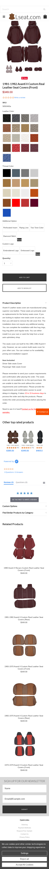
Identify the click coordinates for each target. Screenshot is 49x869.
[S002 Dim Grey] (16, 118)
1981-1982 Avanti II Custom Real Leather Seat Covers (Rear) (24, 618)
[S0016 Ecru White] (16, 138)
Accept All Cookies (24, 865)
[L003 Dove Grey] (25, 173)
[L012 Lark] (16, 183)
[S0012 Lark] (16, 128)
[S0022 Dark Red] (25, 148)
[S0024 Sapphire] (6, 158)
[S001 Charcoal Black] (6, 118)
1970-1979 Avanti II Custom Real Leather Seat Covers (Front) (24, 766)
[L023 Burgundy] (34, 202)
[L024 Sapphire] (6, 212)
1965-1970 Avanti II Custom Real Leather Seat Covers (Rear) (24, 717)
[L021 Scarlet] (16, 202)
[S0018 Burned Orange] (34, 138)
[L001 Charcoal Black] (6, 173)
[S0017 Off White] (25, 138)
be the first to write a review (24, 500)
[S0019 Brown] (6, 148)
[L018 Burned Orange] (34, 193)
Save (25, 78)
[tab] (8, 483)
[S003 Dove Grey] (25, 118)
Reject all (24, 859)
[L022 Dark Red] (25, 202)
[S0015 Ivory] (6, 138)
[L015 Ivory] (6, 193)
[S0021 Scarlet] (16, 148)
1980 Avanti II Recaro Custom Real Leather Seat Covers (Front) (24, 569)
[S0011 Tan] (6, 128)
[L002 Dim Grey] (16, 173)
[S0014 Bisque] (34, 128)
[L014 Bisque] (34, 183)
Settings (24, 853)
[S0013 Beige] (25, 128)
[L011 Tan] (6, 183)
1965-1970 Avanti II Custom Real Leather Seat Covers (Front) (24, 667)
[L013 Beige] (25, 183)
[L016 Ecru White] (16, 193)
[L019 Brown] (6, 202)
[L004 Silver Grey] (34, 173)
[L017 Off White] (25, 193)
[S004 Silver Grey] (34, 118)
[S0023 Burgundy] (34, 148)
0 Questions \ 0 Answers (13, 472)
